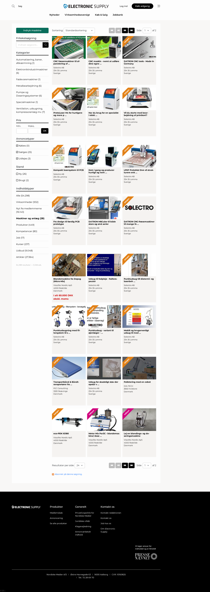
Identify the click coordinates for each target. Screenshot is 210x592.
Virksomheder (27, 202)
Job (20, 237)
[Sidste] (132, 30)
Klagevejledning (83, 526)
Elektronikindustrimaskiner (32, 71)
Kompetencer (26, 231)
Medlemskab (56, 513)
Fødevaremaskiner (28, 79)
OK (45, 130)
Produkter (25, 224)
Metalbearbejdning (29, 85)
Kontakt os (106, 518)
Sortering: (58, 30)
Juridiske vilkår (82, 521)
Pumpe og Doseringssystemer (29, 94)
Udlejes (24, 158)
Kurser (22, 244)
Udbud (24, 250)
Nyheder (54, 14)
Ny (22, 174)
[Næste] (125, 30)
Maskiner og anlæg (30, 218)
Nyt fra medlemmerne (29, 210)
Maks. (31, 126)
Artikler (25, 257)
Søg (20, 6)
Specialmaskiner (27, 102)
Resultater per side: (63, 465)
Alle (23, 195)
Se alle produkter (58, 523)
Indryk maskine (32, 30)
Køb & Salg (101, 14)
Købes (23, 145)
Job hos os (106, 523)
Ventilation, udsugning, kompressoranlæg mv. (30, 110)
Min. (18, 126)
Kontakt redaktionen (111, 513)
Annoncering (56, 518)
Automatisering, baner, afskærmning (29, 61)
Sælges (25, 152)
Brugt (23, 180)
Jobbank (118, 14)
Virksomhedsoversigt (77, 14)
